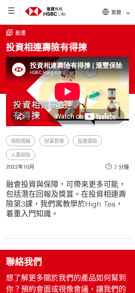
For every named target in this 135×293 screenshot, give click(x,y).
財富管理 (54, 141)
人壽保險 (20, 155)
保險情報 (20, 141)
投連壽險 (87, 141)
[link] (125, 13)
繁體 (116, 12)
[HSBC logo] (45, 17)
